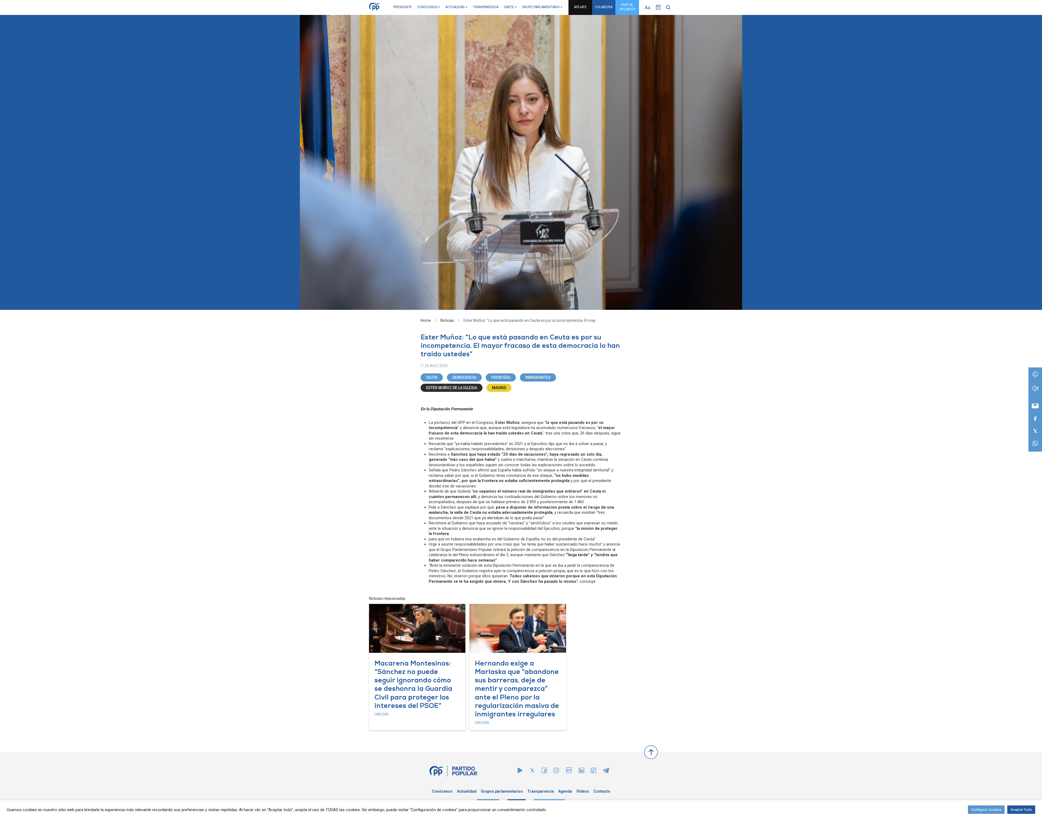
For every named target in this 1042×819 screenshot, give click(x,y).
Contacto (601, 791)
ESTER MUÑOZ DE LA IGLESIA (451, 388)
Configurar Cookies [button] (986, 810)
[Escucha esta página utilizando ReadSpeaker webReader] (1035, 390)
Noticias (447, 320)
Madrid (499, 388)
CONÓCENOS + (428, 7)
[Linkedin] (581, 771)
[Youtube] (520, 771)
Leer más (381, 714)
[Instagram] (556, 771)
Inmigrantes (538, 377)
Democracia (464, 377)
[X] (532, 771)
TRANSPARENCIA (485, 7)
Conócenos (442, 791)
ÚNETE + (510, 7)
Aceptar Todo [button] (1021, 810)
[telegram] (606, 771)
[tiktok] (593, 771)
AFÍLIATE (580, 7)
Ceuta (431, 377)
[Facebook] (544, 771)
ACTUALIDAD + (456, 7)
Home (426, 320)
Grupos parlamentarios (502, 791)
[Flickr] (569, 773)
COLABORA (603, 7)
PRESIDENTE (402, 7)
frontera (500, 377)
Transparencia (540, 791)
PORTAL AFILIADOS (627, 7)
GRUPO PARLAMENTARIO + (542, 7)
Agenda (565, 791)
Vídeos (582, 791)
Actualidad (466, 791)
